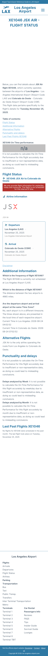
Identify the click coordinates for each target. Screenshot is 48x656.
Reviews (28, 615)
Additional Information (13, 126)
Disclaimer (28, 648)
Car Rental (29, 608)
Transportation (10, 583)
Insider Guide (30, 625)
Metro (5, 604)
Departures (8, 569)
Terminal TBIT (9, 639)
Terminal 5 (8, 625)
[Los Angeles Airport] (6, 9)
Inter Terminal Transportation (17, 601)
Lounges (28, 632)
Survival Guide (31, 629)
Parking (6, 580)
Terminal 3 (8, 618)
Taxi (5, 590)
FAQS (26, 618)
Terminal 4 (8, 622)
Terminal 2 (8, 615)
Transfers (7, 597)
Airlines (6, 576)
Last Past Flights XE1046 (14, 136)
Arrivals (6, 566)
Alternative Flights (11, 129)
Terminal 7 (8, 632)
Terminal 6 (8, 629)
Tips (26, 622)
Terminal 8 (8, 636)
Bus (4, 587)
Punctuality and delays (13, 133)
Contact (37, 648)
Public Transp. (9, 594)
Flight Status (9, 122)
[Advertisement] (24, 56)
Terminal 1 (7, 611)
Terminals (8, 608)
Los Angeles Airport (25, 9)
